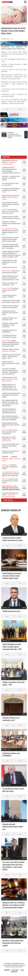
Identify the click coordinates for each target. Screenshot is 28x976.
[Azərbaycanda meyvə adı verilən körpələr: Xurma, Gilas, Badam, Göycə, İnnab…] (14, 15)
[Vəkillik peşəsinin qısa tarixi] (14, 596)
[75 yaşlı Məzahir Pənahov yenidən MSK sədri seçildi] (14, 774)
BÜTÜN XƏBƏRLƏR (8, 500)
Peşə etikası (15, 970)
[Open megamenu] (25, 2)
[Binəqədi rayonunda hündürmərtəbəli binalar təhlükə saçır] (14, 809)
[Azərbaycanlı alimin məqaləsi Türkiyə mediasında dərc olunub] (14, 523)
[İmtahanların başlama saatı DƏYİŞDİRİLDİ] (14, 738)
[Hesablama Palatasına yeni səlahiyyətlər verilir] (14, 703)
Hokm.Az (10, 963)
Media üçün (14, 971)
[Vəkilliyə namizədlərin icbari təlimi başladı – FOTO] (14, 667)
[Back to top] (23, 971)
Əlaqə (22, 970)
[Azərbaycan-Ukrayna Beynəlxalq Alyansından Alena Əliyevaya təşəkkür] (14, 926)
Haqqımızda (7, 970)
